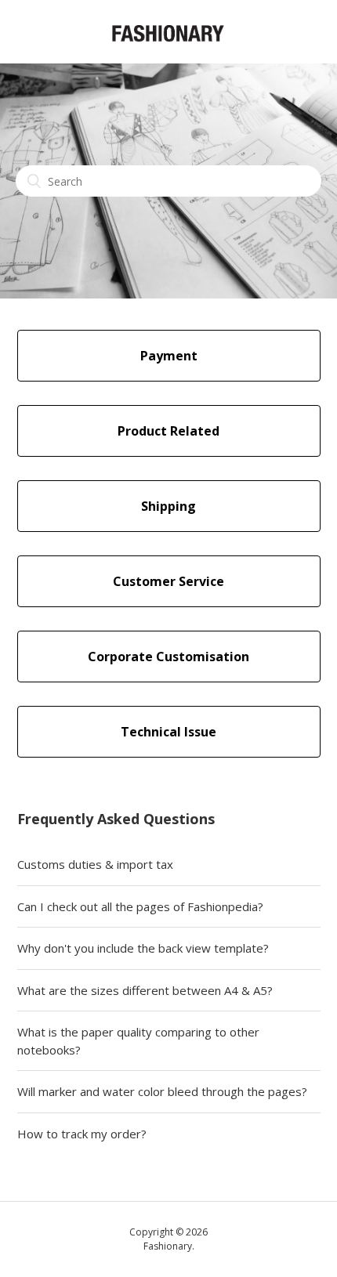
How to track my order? (82, 1133)
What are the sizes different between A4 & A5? (145, 990)
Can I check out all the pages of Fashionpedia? (140, 906)
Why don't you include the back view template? (143, 948)
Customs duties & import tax (95, 864)
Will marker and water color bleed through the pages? (162, 1091)
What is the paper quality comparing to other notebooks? (138, 1041)
